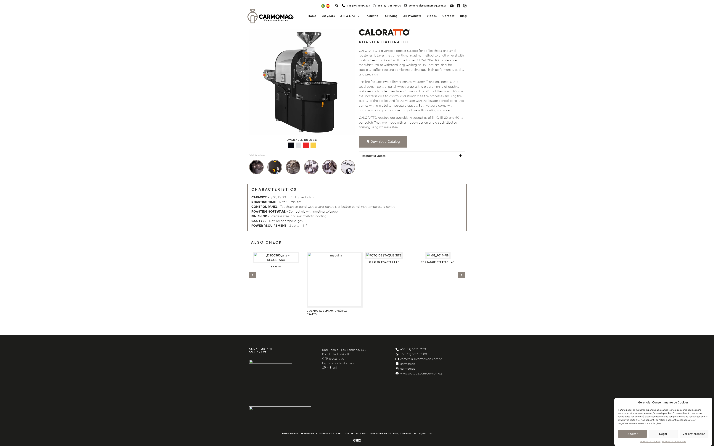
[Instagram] (465, 6)
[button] (252, 275)
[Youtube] (452, 6)
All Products (412, 15)
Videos (432, 15)
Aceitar (633, 434)
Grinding (391, 15)
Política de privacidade (674, 441)
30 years (328, 15)
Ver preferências (694, 434)
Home (312, 15)
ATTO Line (347, 15)
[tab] (412, 155)
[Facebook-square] (458, 6)
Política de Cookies (650, 441)
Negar (663, 434)
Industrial (372, 15)
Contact (448, 15)
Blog (463, 15)
